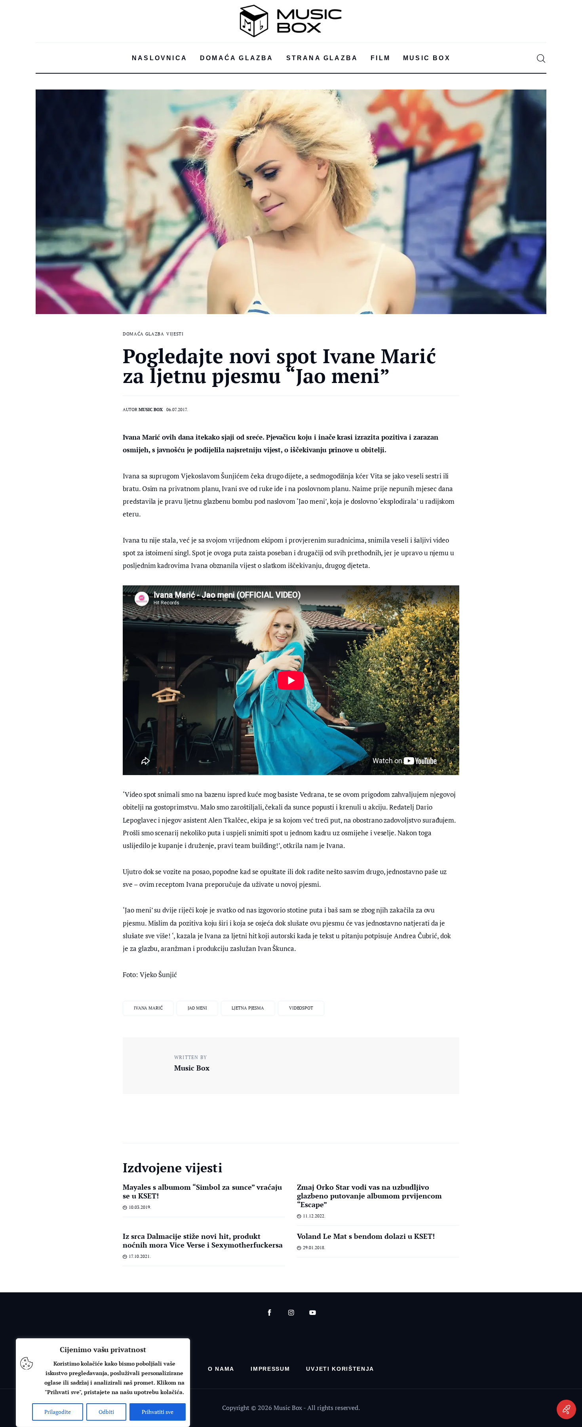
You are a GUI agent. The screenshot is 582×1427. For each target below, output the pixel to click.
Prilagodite (57, 1412)
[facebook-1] (269, 1312)
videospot (301, 1008)
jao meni (197, 1008)
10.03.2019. (140, 1207)
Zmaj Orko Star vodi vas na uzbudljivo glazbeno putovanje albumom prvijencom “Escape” (369, 1196)
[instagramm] (291, 1312)
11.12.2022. (314, 1216)
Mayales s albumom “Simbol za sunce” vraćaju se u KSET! (202, 1191)
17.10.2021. (140, 1256)
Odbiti (106, 1412)
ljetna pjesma (248, 1008)
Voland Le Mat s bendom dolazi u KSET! (366, 1236)
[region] (103, 1382)
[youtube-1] (312, 1312)
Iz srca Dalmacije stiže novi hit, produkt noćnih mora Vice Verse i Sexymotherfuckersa (203, 1240)
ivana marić (148, 1008)
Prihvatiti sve (157, 1412)
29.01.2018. (314, 1247)
